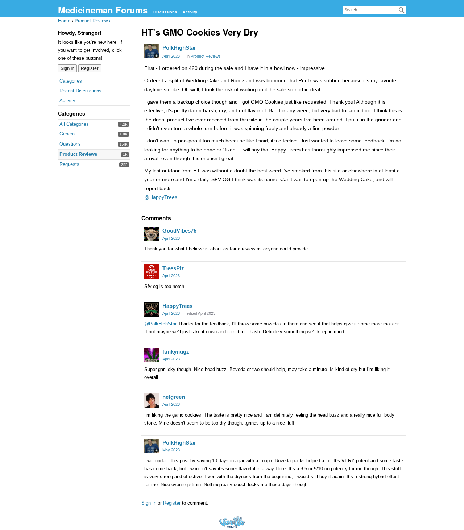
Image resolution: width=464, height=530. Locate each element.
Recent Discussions (80, 90)
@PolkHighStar (160, 323)
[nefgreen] (151, 400)
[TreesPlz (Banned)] (151, 271)
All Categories (74, 124)
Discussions (165, 12)
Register (90, 68)
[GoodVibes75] (151, 234)
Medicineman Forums (103, 10)
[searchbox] (374, 10)
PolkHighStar (179, 48)
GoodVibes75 (179, 231)
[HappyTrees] (151, 309)
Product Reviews (78, 154)
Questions (70, 144)
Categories (70, 81)
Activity (190, 12)
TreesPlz (173, 268)
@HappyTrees (160, 197)
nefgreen (173, 397)
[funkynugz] (151, 355)
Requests (69, 164)
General (67, 134)
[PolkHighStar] (151, 51)
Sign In (67, 68)
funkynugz (175, 352)
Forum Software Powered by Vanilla (232, 522)
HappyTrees (177, 306)
